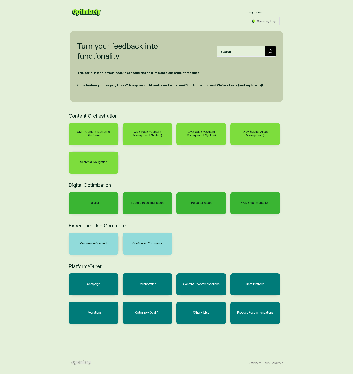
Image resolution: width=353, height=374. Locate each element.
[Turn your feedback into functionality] (86, 12)
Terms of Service (273, 362)
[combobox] (246, 51)
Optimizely (255, 362)
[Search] (270, 51)
